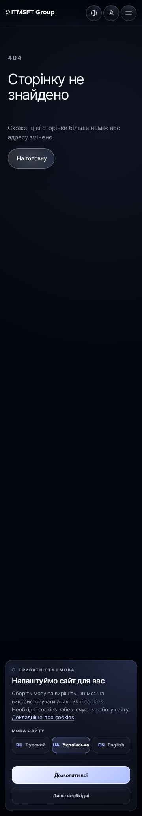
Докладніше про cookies (43, 717)
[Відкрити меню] (128, 13)
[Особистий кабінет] (111, 13)
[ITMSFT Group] (30, 13)
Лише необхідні (71, 796)
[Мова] (94, 13)
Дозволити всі (71, 775)
